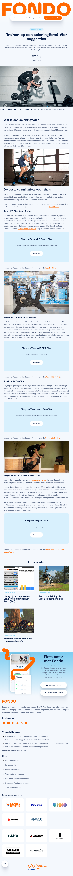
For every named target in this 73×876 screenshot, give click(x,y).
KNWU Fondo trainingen (27, 229)
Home (2, 109)
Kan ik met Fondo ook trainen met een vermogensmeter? (27, 746)
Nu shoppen (36, 253)
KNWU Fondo (54, 207)
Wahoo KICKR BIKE (52, 377)
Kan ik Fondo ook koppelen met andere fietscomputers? (27, 740)
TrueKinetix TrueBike (53, 438)
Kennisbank (17, 18)
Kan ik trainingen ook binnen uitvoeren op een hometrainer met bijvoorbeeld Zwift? (37, 743)
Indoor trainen (25, 109)
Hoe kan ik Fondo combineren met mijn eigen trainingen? (27, 736)
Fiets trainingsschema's (33, 18)
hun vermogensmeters (37, 480)
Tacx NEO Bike (51, 268)
